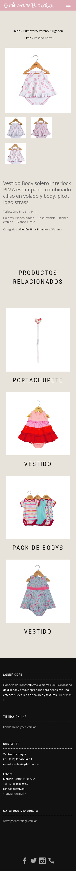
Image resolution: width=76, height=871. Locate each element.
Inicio (16, 31)
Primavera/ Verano (36, 31)
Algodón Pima (27, 229)
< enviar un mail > (14, 793)
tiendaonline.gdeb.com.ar (19, 727)
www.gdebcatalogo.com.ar (20, 821)
